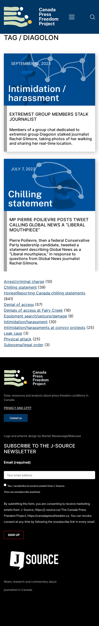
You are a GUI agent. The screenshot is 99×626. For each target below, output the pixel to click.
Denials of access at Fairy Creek (33, 310)
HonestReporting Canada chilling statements (44, 293)
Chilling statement (20, 287)
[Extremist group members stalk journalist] (49, 79)
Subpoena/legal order (23, 344)
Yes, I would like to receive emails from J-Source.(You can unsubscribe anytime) (34, 488)
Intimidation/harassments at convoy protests (44, 327)
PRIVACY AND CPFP (17, 408)
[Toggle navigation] (72, 17)
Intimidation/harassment (26, 321)
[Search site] (92, 17)
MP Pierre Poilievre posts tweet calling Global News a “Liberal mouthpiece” (49, 224)
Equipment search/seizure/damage (35, 316)
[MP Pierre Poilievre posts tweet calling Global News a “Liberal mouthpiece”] (49, 185)
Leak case (13, 333)
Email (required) (17, 462)
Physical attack (17, 339)
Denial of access (19, 304)
